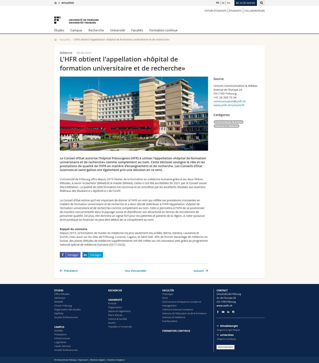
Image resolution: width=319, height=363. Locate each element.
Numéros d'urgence (116, 360)
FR (217, 2)
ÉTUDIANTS (235, 10)
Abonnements (225, 347)
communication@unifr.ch (230, 101)
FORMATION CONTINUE (176, 331)
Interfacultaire (169, 321)
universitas (227, 335)
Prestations (60, 334)
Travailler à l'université (120, 326)
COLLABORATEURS (254, 10)
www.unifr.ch (224, 305)
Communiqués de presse (228, 122)
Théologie (167, 294)
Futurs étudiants (216, 10)
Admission (60, 297)
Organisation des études (67, 309)
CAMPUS (59, 327)
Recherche (96, 30)
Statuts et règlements (119, 311)
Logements (60, 342)
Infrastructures (62, 338)
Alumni (112, 322)
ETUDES (58, 290)
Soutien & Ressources (66, 317)
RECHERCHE (115, 290)
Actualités (67, 2)
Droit (165, 297)
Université (117, 30)
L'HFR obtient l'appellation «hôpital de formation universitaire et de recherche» (121, 39)
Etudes (59, 30)
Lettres (166, 309)
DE (223, 2)
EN (228, 2)
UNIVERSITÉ (115, 300)
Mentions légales (97, 360)
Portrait (112, 303)
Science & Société (117, 319)
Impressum (83, 360)
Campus (76, 30)
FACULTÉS (168, 290)
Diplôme (58, 313)
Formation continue (163, 30)
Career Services (62, 346)
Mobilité (58, 301)
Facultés (137, 30)
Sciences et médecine (226, 126)
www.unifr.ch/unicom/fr (229, 105)
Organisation (115, 307)
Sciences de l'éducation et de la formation (184, 313)
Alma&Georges (229, 326)
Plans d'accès (115, 315)
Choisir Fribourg (63, 305)
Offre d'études (62, 294)
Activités (58, 330)
